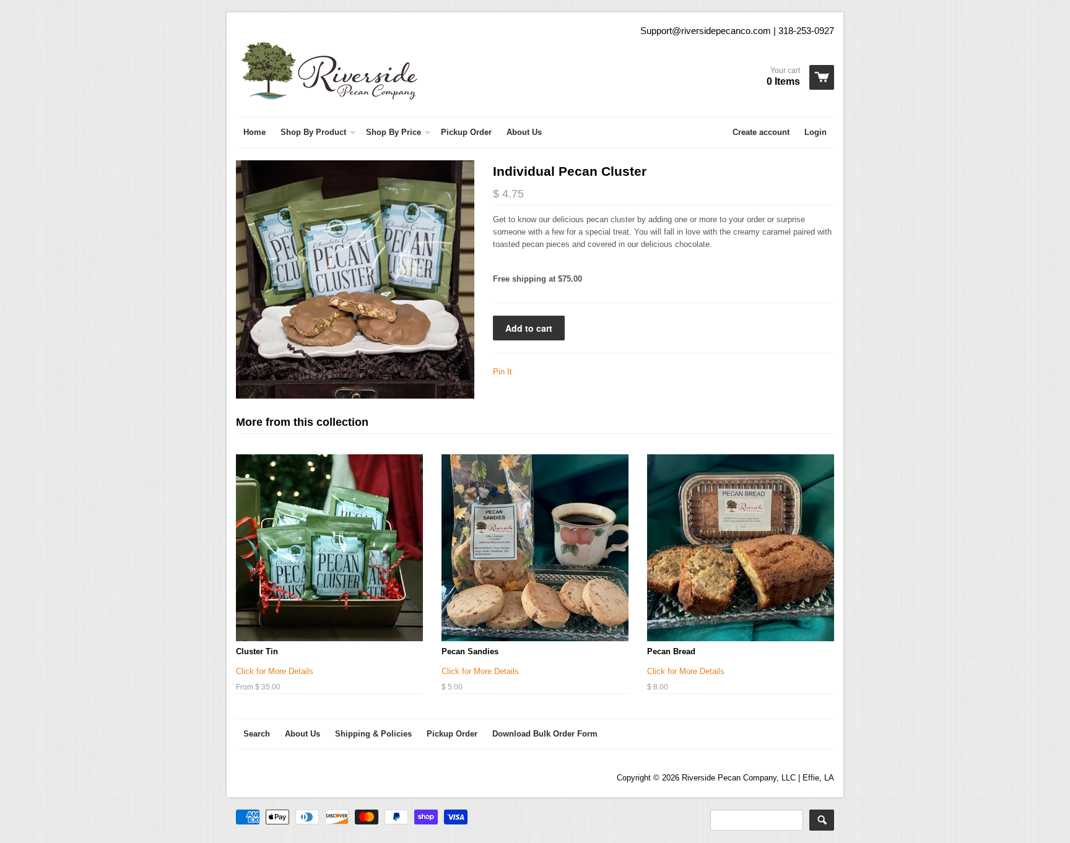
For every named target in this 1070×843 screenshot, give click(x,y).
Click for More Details (274, 671)
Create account (761, 132)
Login (815, 132)
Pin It (502, 371)
